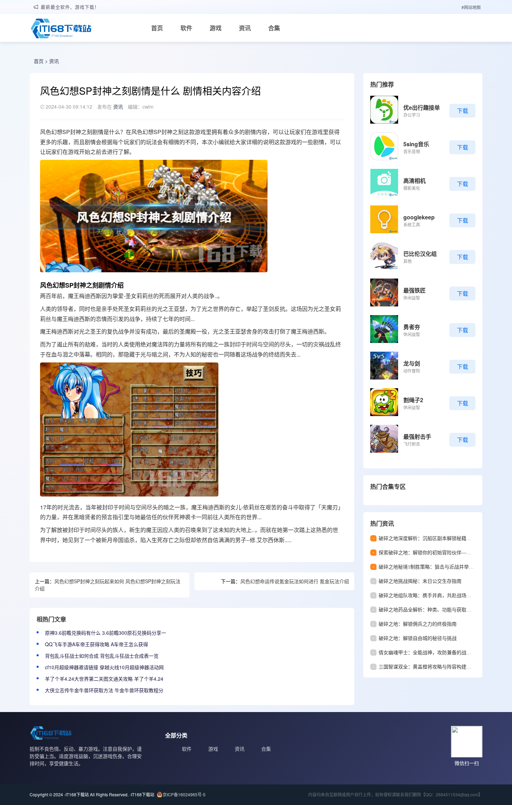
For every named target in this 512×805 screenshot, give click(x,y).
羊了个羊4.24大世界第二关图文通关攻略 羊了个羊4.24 (104, 678)
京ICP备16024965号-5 (184, 794)
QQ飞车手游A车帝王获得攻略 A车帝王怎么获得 (96, 644)
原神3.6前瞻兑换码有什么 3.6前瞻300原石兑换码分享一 (105, 632)
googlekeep (419, 217)
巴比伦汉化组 (420, 254)
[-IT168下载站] (61, 29)
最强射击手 (417, 436)
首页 (157, 28)
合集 (274, 28)
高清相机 (414, 181)
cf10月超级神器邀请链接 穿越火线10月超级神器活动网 (104, 667)
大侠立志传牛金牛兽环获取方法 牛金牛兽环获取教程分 (104, 690)
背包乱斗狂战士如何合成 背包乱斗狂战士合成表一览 (101, 655)
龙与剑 (411, 363)
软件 (186, 28)
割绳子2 (413, 400)
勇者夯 (411, 327)
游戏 (216, 28)
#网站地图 (471, 7)
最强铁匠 (414, 290)
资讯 (245, 28)
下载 (462, 111)
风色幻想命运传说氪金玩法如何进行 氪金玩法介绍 (294, 581)
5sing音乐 (416, 144)
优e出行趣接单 (421, 107)
